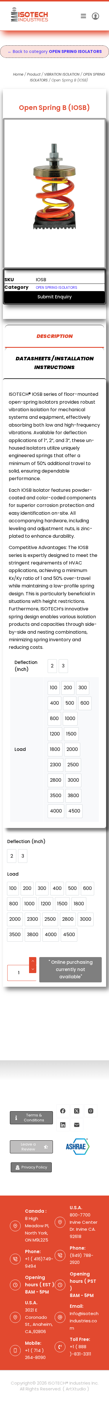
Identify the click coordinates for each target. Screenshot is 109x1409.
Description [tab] (55, 336)
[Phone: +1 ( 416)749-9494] (15, 1259)
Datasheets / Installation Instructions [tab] (55, 363)
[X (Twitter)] (76, 1110)
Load (13, 874)
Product (33, 74)
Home (18, 74)
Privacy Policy (34, 1167)
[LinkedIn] (62, 1124)
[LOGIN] (95, 16)
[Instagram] (90, 1110)
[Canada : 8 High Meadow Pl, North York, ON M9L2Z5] (15, 1226)
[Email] (76, 1124)
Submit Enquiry (54, 297)
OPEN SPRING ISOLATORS (56, 287)
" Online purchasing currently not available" (71, 969)
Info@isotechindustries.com (84, 1320)
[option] (11, 856)
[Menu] (83, 16)
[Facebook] (62, 1110)
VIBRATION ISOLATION (61, 74)
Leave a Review (28, 1146)
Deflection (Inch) (26, 841)
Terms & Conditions (34, 1117)
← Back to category (55, 51)
